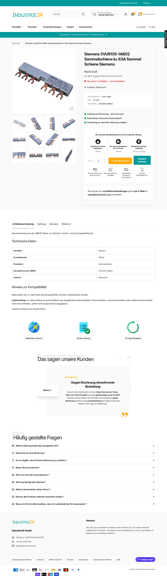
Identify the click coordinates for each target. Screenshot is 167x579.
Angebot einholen (142, 160)
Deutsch (146, 3)
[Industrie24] (23, 523)
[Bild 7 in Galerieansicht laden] (52, 139)
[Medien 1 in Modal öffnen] (44, 81)
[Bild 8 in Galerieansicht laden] (68, 139)
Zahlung (41, 224)
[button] (146, 14)
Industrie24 (138, 569)
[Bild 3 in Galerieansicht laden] (52, 123)
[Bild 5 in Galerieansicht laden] (19, 139)
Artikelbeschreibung (23, 224)
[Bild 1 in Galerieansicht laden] (19, 123)
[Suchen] (83, 14)
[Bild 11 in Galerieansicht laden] (52, 155)
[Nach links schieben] (121, 357)
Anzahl (90, 161)
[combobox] (69, 14)
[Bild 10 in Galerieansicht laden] (35, 155)
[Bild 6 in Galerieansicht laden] (35, 139)
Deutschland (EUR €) (128, 3)
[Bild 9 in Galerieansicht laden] (19, 155)
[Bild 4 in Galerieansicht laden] (68, 123)
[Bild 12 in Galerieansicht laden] (68, 155)
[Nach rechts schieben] (128, 357)
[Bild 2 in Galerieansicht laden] (35, 123)
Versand (96, 76)
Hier (92, 404)
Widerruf (66, 224)
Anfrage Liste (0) (166, 39)
